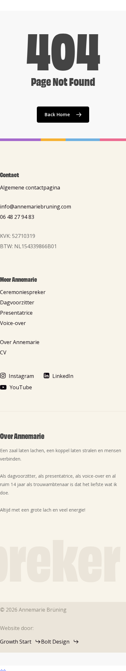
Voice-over (13, 323)
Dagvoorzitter (17, 302)
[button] (21, 376)
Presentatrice (16, 312)
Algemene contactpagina (30, 187)
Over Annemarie (19, 342)
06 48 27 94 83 (17, 216)
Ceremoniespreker (23, 292)
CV (3, 352)
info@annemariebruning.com (35, 206)
